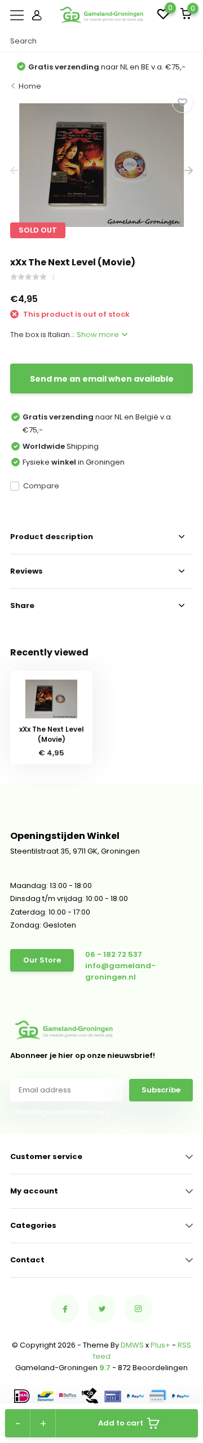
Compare (41, 485)
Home (30, 86)
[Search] (187, 41)
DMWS (132, 1345)
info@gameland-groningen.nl (120, 971)
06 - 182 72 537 (113, 954)
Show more (99, 334)
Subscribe (161, 1090)
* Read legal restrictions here (59, 1112)
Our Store (42, 960)
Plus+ (160, 1345)
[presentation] (14, 170)
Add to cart (120, 1423)
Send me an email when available (102, 378)
